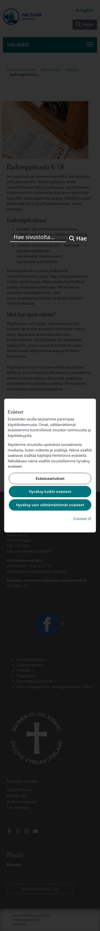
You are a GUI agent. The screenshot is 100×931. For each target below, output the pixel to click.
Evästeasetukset (50, 478)
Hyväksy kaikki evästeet (50, 491)
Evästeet (82, 518)
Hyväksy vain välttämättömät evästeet (50, 504)
